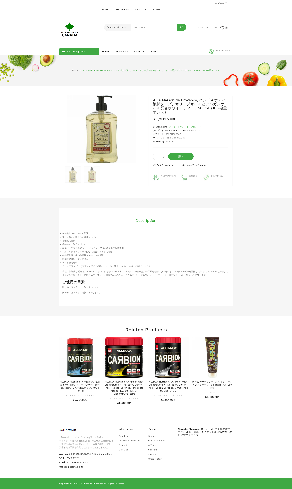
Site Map (123, 449)
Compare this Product (194, 165)
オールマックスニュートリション (80, 395)
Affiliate (152, 445)
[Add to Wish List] (82, 374)
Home (75, 70)
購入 (180, 156)
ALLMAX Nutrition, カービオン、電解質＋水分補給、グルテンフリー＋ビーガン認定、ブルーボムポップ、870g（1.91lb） (80, 386)
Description (146, 220)
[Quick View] (76, 374)
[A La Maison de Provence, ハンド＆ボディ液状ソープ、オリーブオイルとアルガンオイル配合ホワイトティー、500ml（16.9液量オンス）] (73, 175)
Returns (152, 454)
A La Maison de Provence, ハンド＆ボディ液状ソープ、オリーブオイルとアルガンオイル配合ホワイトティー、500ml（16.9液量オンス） (151, 70)
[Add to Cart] (71, 374)
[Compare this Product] (88, 374)
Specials (152, 449)
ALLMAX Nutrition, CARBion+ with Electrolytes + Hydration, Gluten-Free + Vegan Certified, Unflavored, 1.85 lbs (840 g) (168, 386)
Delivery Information (129, 440)
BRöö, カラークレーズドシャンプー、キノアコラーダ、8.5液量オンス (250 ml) (212, 384)
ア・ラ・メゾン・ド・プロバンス (185, 127)
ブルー (212, 392)
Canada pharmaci (93, 483)
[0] (222, 27)
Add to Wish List (165, 165)
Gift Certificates (156, 440)
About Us (123, 436)
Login (213, 27)
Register (202, 27)
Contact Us (124, 445)
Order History (155, 459)
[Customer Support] (221, 53)
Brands (152, 436)
